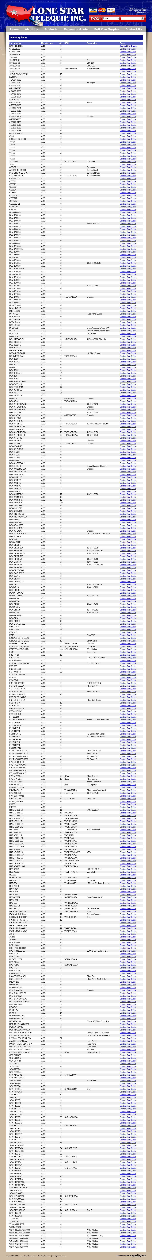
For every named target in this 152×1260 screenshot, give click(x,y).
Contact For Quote (128, 46)
